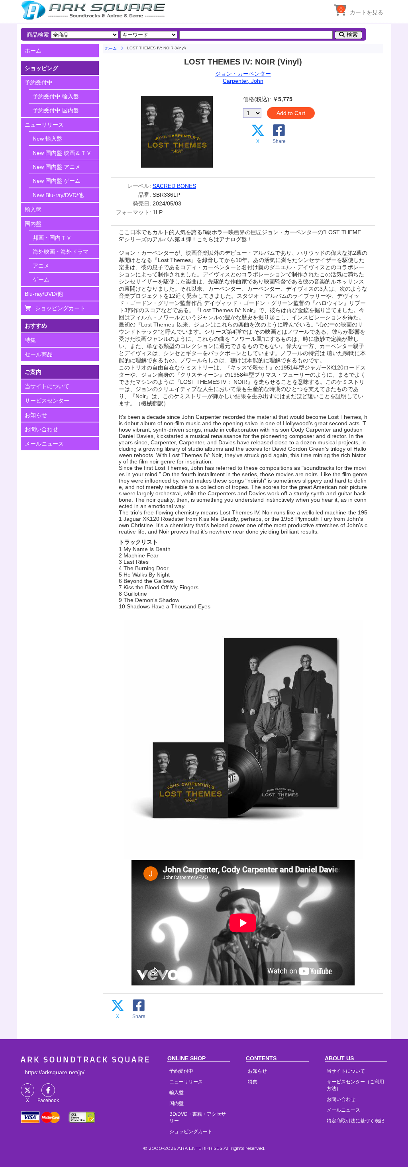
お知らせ (36, 415)
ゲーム (41, 279)
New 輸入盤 (47, 138)
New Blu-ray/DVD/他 (58, 195)
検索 (352, 34)
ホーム (33, 50)
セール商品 (39, 354)
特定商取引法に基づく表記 (355, 1121)
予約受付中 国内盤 (56, 110)
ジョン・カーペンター (243, 73)
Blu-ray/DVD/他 (44, 294)
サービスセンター (47, 400)
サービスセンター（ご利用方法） (355, 1085)
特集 (30, 340)
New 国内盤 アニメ (56, 167)
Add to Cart (291, 113)
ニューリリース (44, 124)
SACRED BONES (174, 186)
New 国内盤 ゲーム (56, 181)
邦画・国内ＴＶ (52, 238)
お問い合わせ (41, 429)
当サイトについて (47, 386)
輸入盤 (33, 209)
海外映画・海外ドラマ (60, 251)
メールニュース (44, 443)
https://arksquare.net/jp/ (54, 1072)
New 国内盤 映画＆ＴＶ (62, 153)
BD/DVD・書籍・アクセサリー (197, 1117)
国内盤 (33, 224)
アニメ (41, 265)
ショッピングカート (60, 308)
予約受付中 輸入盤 (56, 96)
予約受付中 (39, 82)
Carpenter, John (243, 81)
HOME (94, 10)
